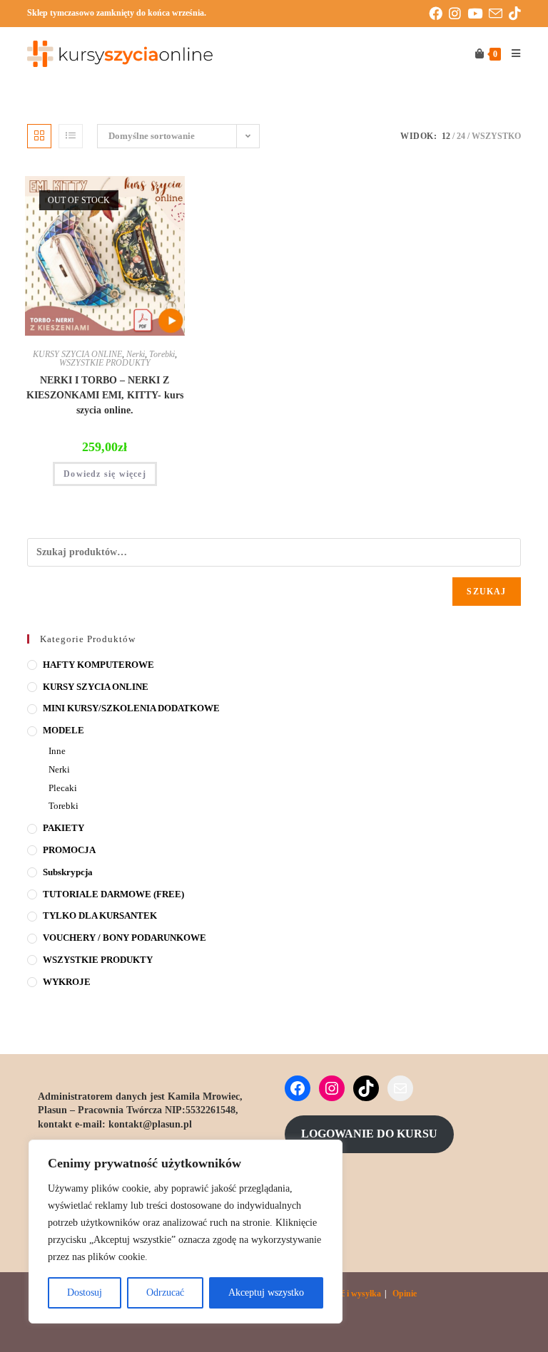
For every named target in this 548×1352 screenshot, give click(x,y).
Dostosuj (84, 1292)
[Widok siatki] (39, 136)
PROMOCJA (69, 850)
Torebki (162, 354)
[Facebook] (297, 1088)
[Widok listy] (71, 136)
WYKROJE (67, 981)
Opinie (404, 1294)
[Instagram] (332, 1088)
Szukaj (486, 592)
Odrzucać (165, 1292)
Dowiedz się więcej (105, 474)
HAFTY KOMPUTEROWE (98, 664)
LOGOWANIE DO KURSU (369, 1133)
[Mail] (400, 1088)
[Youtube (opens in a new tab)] (478, 13)
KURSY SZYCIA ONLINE (77, 354)
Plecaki (63, 788)
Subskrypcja (68, 872)
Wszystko (496, 136)
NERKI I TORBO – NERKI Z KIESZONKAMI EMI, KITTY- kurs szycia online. (104, 395)
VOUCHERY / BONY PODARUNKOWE (124, 937)
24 (461, 136)
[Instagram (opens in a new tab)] (458, 13)
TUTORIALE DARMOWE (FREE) (113, 894)
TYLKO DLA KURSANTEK (100, 915)
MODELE (63, 730)
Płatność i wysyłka (347, 1294)
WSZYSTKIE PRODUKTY (105, 363)
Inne (57, 750)
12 (446, 136)
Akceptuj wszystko (266, 1292)
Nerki (135, 354)
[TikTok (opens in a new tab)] (515, 13)
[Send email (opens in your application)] (499, 14)
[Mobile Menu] (511, 54)
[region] (185, 1231)
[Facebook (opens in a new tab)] (439, 13)
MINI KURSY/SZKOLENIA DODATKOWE (131, 708)
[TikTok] (366, 1088)
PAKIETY (63, 827)
